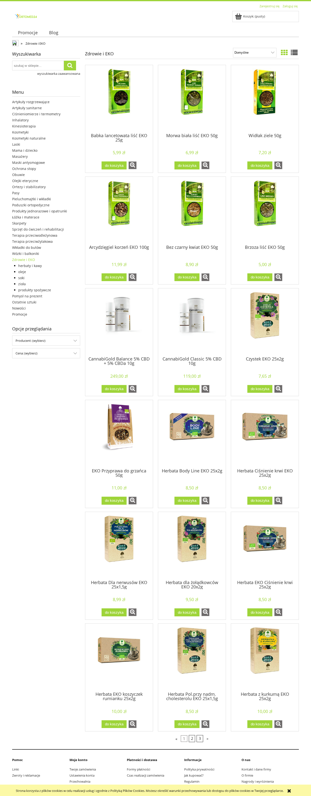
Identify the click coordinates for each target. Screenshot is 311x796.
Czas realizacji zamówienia (145, 775)
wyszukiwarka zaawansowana (58, 73)
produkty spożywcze (34, 290)
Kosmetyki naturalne (29, 138)
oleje (22, 271)
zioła (22, 284)
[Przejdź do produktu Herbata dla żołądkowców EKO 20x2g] (192, 545)
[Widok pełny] (294, 52)
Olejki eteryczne (25, 180)
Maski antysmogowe (28, 162)
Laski (16, 144)
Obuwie (18, 174)
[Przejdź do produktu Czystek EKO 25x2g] (264, 322)
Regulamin (191, 781)
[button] (133, 165)
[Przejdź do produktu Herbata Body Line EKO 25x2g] (192, 433)
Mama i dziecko (24, 150)
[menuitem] (27, 32)
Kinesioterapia (24, 126)
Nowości (19, 308)
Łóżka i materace (25, 217)
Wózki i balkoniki (25, 253)
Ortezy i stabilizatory (29, 186)
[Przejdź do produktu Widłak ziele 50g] (264, 98)
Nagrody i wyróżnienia (258, 781)
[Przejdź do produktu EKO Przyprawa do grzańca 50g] (119, 433)
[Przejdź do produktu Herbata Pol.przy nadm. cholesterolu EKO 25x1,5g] (192, 657)
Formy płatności (138, 769)
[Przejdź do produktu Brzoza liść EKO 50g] (264, 210)
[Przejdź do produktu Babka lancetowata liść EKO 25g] (119, 98)
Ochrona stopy (24, 168)
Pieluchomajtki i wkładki (31, 199)
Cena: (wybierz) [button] (26, 353)
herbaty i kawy (30, 265)
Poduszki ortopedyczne (31, 205)
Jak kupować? (194, 775)
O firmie (247, 775)
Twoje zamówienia (82, 769)
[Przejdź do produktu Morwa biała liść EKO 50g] (192, 98)
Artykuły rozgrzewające (31, 102)
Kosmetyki (20, 132)
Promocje (19, 314)
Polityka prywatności (199, 769)
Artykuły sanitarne (27, 108)
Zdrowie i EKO (23, 259)
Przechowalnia (79, 781)
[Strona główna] (26, 15)
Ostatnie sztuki (24, 302)
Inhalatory (20, 120)
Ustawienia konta (82, 775)
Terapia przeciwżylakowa (32, 241)
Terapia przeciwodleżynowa (34, 235)
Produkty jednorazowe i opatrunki (39, 211)
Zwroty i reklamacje (26, 775)
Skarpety (19, 223)
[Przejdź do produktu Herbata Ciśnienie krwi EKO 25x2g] (264, 433)
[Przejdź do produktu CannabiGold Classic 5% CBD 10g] (192, 322)
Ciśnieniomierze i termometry (36, 114)
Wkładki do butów (26, 247)
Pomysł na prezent (27, 296)
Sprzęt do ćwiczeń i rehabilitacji (38, 229)
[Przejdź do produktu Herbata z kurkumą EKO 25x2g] (264, 657)
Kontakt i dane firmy (256, 769)
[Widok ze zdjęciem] (284, 52)
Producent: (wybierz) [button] (30, 340)
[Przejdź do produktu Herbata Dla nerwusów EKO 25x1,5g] (119, 545)
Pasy (15, 193)
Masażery (20, 156)
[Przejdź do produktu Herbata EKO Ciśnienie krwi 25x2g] (264, 545)
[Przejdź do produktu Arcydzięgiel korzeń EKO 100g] (119, 210)
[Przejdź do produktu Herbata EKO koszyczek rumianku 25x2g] (119, 657)
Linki (15, 769)
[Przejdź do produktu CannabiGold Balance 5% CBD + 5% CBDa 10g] (119, 322)
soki (21, 278)
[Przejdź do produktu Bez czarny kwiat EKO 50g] (192, 210)
